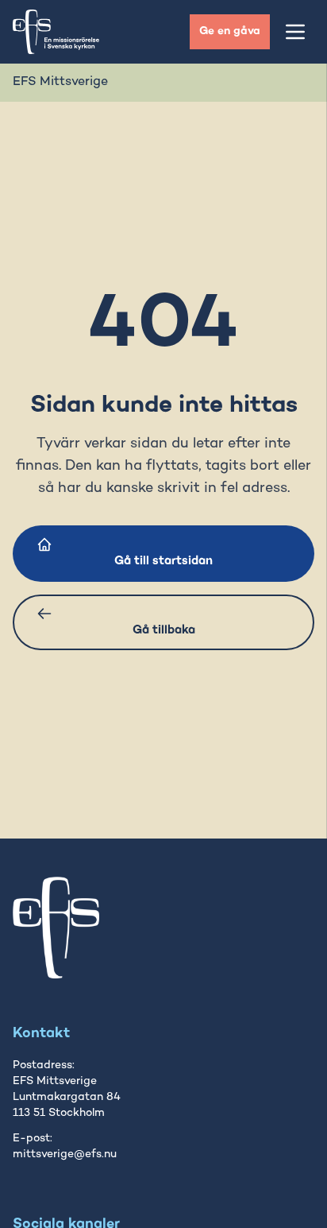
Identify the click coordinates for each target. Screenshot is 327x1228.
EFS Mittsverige (60, 82)
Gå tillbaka (164, 630)
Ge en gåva (229, 31)
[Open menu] (295, 32)
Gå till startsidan (163, 561)
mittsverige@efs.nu (65, 1154)
